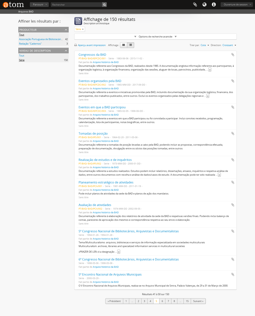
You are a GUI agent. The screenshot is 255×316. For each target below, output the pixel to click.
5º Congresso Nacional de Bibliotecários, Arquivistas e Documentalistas (129, 231)
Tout (21, 34)
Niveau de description (35, 50)
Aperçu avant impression (91, 45)
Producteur (28, 29)
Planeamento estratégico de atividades (106, 182)
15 (187, 301)
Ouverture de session (236, 4)
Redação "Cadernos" (30, 43)
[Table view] (130, 45)
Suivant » (198, 301)
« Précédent (114, 301)
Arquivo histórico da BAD (106, 62)
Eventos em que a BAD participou (102, 107)
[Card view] (123, 45)
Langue (204, 4)
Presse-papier (195, 4)
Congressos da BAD (92, 55)
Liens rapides (213, 4)
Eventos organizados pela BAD (100, 81)
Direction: (216, 45)
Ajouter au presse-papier (233, 54)
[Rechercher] (104, 4)
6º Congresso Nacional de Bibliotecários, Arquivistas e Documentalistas (129, 259)
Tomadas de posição (93, 133)
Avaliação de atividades (95, 205)
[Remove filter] (83, 29)
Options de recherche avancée (155, 36)
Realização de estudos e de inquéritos (105, 160)
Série (21, 60)
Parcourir (38, 4)
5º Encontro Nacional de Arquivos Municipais (110, 274)
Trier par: (195, 45)
